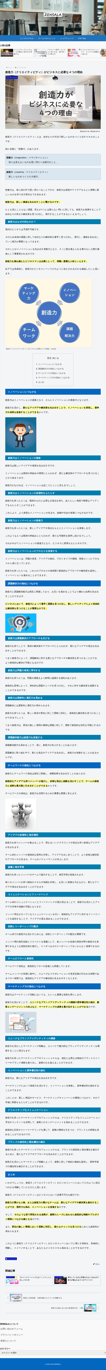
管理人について (8, 1340)
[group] (16, 53)
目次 (49, 357)
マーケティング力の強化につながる (54, 377)
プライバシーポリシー (11, 1334)
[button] (102, 52)
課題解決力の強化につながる (51, 368)
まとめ (41, 382)
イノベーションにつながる (50, 364)
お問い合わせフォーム (11, 1328)
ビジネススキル (12, 1259)
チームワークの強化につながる (52, 373)
